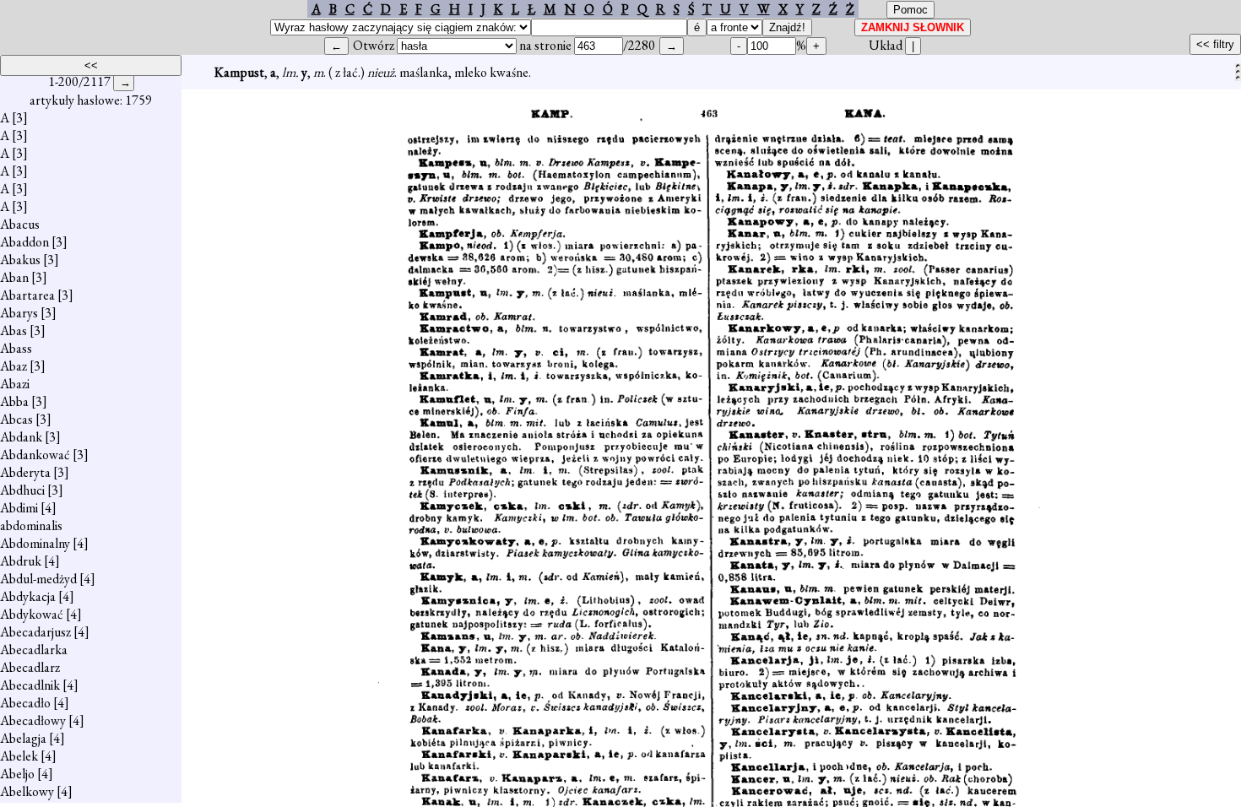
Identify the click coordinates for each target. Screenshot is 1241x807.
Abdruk (20, 561)
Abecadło (25, 703)
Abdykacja (28, 596)
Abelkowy (27, 791)
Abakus (20, 259)
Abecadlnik (30, 685)
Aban (14, 277)
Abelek (19, 756)
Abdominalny (35, 543)
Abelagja (23, 738)
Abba (14, 401)
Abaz (13, 366)
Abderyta (25, 472)
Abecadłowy (33, 720)
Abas (13, 330)
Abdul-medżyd (38, 579)
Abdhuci (22, 490)
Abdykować (31, 614)
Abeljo (17, 774)
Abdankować (35, 454)
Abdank (21, 437)
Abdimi (19, 508)
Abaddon (24, 242)
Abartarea (27, 295)
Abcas (16, 419)
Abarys (19, 313)
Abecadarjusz (35, 632)
